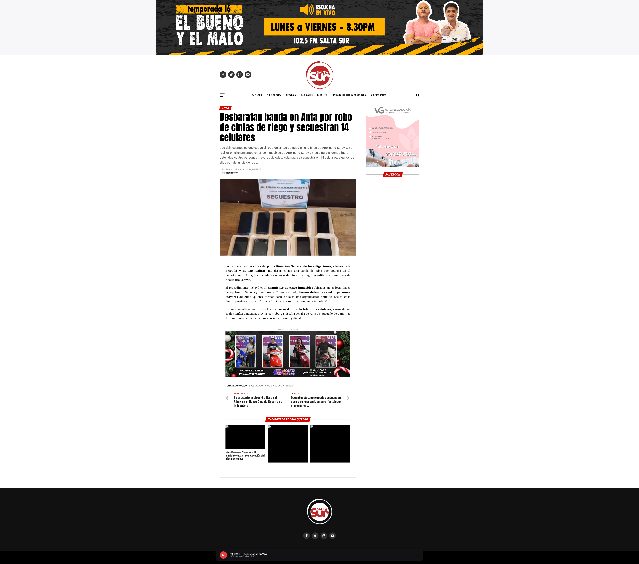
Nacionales (307, 95)
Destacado (256, 386)
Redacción (232, 172)
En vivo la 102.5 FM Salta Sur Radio (349, 95)
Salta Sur (257, 95)
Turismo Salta (274, 95)
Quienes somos (378, 95)
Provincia (291, 95)
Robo (290, 386)
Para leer (322, 95)
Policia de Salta (275, 386)
